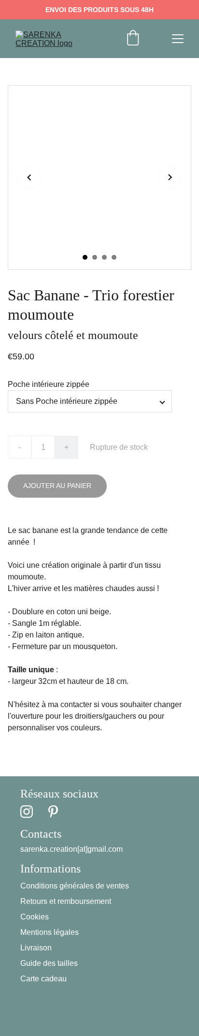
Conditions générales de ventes (74, 886)
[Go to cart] (133, 39)
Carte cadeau (43, 979)
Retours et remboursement (65, 901)
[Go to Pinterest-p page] (53, 811)
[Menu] (178, 38)
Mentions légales (49, 932)
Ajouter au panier (57, 485)
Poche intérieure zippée (48, 384)
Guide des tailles (49, 963)
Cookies (34, 917)
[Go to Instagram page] (26, 811)
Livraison (36, 948)
